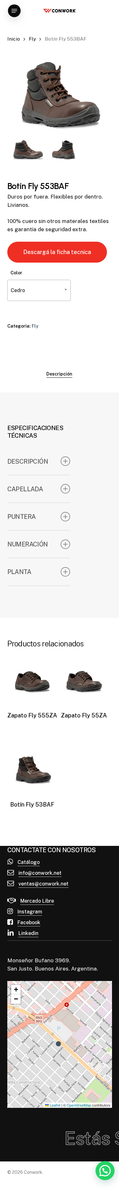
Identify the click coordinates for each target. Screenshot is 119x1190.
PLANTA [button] (19, 571)
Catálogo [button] (28, 862)
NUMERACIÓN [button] (27, 544)
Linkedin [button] (28, 933)
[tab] (59, 374)
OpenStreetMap (79, 1105)
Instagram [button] (29, 912)
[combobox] (39, 290)
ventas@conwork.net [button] (43, 884)
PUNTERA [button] (21, 516)
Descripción (59, 373)
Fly (32, 39)
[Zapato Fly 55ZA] (84, 680)
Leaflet (54, 1105)
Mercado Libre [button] (37, 901)
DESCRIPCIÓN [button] (27, 461)
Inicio (13, 39)
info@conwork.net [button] (40, 873)
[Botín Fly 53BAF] (32, 769)
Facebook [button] (28, 922)
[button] (14, 11)
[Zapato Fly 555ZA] (32, 680)
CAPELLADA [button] (25, 489)
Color (16, 272)
